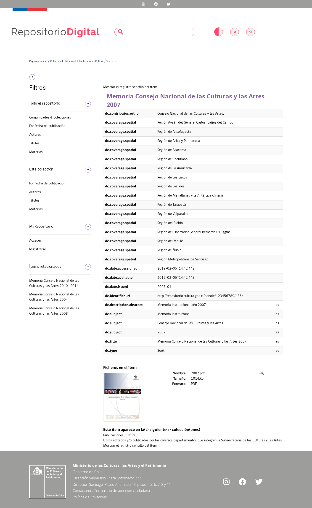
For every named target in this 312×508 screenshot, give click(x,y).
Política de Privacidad (90, 497)
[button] (58, 77)
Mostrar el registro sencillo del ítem (130, 87)
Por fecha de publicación (47, 126)
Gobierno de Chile (88, 471)
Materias (36, 152)
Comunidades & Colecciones (50, 117)
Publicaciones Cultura (91, 61)
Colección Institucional (63, 61)
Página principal (38, 61)
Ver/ (261, 373)
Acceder (35, 241)
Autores (35, 135)
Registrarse (37, 249)
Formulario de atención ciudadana (122, 490)
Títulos (34, 143)
